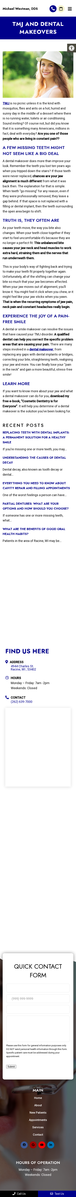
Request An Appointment (61, 8)
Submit (11, 1066)
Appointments (38, 1120)
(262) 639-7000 (53, 8)
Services (38, 1127)
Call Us (21, 1193)
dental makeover (41, 349)
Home (38, 1098)
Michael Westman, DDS (20, 8)
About (38, 1105)
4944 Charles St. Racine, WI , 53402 (23, 668)
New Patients (38, 1112)
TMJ (6, 103)
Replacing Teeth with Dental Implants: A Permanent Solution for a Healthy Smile (36, 437)
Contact (38, 1134)
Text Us (59, 1193)
